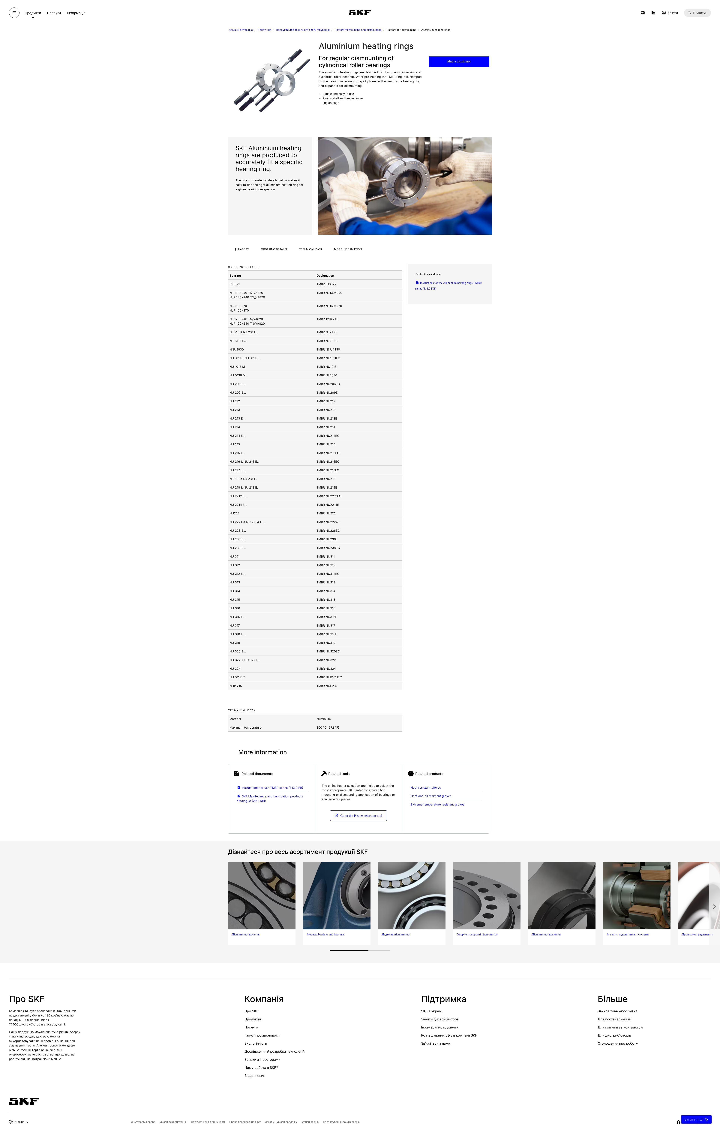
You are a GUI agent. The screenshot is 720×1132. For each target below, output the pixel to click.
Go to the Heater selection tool (360, 815)
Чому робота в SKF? (261, 1068)
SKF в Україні (431, 1011)
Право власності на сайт (245, 1121)
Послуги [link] (54, 13)
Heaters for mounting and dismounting (358, 29)
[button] (643, 12)
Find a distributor (459, 61)
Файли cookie (310, 1121)
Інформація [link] (76, 13)
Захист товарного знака (617, 1011)
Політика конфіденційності (208, 1121)
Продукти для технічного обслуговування (303, 29)
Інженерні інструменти (439, 1027)
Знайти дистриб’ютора (440, 1019)
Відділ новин (254, 1076)
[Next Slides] (714, 907)
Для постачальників (614, 1019)
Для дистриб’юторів (614, 1035)
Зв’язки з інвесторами (262, 1059)
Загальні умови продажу (281, 1121)
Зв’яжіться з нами (435, 1043)
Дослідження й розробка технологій (274, 1051)
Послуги (251, 1027)
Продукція (264, 29)
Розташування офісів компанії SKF (449, 1035)
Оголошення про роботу (618, 1043)
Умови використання (173, 1121)
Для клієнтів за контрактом (620, 1027)
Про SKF (251, 1011)
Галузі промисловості (262, 1035)
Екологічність (255, 1043)
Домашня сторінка (241, 29)
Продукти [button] (33, 13)
